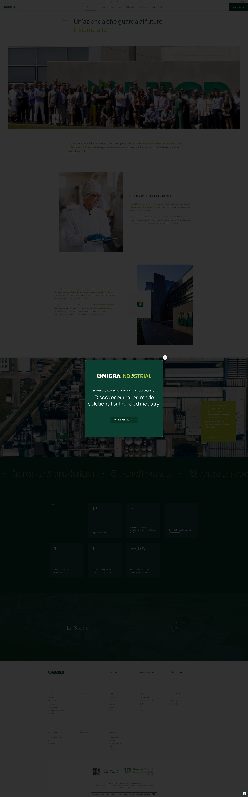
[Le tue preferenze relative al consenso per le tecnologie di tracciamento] (244, 793)
